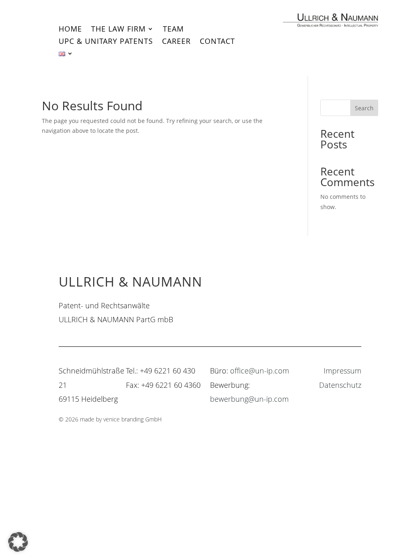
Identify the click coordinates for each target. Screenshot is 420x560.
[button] (18, 542)
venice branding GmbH (132, 419)
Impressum (342, 371)
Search (364, 108)
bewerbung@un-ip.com (249, 399)
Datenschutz (340, 385)
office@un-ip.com (259, 371)
